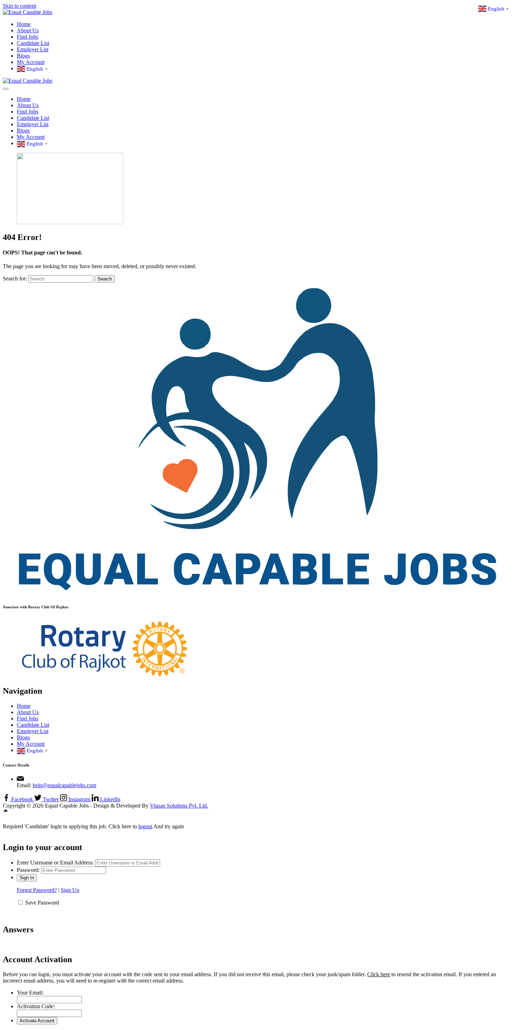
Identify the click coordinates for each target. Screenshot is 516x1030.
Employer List (32, 49)
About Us (28, 30)
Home (24, 24)
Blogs (23, 56)
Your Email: (30, 993)
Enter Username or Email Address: (55, 863)
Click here (378, 974)
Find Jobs (27, 37)
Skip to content (19, 6)
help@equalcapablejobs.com (64, 785)
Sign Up (70, 890)
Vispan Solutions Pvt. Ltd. (179, 806)
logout (145, 826)
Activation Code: (36, 1006)
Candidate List (33, 43)
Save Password (42, 903)
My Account (31, 62)
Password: (28, 870)
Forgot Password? (37, 890)
